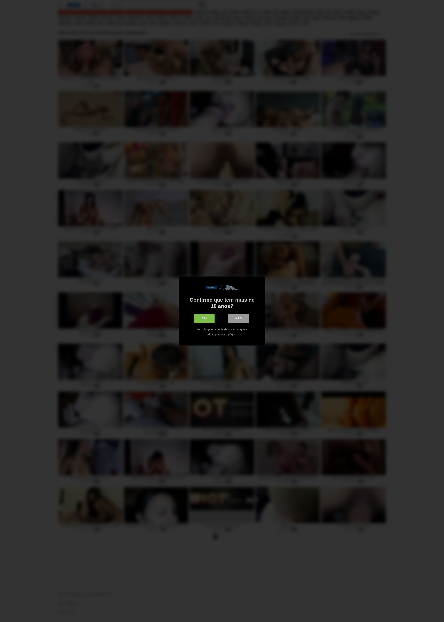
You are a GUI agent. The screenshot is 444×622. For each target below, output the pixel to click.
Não (238, 318)
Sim (204, 318)
